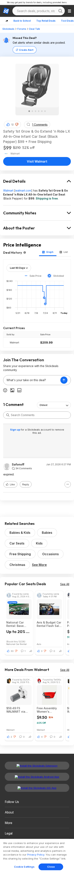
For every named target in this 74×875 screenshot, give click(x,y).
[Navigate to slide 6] (45, 111)
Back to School (22, 20)
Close (51, 866)
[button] (16, 124)
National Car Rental (16, 644)
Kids (39, 543)
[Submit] (7, 415)
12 (12, 124)
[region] (37, 857)
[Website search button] (60, 11)
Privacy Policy (35, 854)
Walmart (8, 190)
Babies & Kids (19, 533)
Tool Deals (67, 20)
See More (39, 565)
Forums (21, 28)
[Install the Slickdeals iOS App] (37, 788)
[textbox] (31, 380)
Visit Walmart (37, 161)
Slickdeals (8, 28)
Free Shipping (20, 554)
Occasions (50, 554)
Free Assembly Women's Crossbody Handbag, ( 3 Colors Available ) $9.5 (49, 709)
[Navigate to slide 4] (38, 111)
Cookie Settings (24, 866)
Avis (39, 644)
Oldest (43, 405)
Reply (25, 484)
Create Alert (26, 49)
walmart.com (23, 190)
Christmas (17, 565)
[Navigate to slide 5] (41, 111)
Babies (47, 533)
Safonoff (18, 464)
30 (12, 651)
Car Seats (16, 543)
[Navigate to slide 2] (32, 111)
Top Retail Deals (45, 20)
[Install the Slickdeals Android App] (37, 777)
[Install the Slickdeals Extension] (37, 766)
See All (64, 584)
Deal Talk (34, 28)
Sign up (15, 429)
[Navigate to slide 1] (29, 111)
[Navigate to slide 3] (35, 111)
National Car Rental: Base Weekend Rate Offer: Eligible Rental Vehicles (17, 624)
